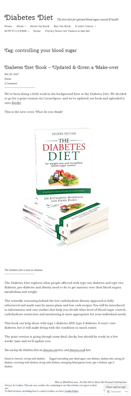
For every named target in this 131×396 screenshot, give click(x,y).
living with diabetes (49, 362)
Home (8, 26)
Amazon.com (50, 350)
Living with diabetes (34, 358)
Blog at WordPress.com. (66, 382)
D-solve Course (84, 26)
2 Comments (10, 83)
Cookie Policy (72, 391)
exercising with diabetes (26, 362)
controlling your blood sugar (71, 358)
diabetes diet (107, 358)
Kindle (16, 102)
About (19, 26)
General (18, 358)
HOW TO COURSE (15, 31)
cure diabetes (93, 358)
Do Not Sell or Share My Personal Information (103, 382)
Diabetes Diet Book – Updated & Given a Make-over (61, 67)
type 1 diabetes (99, 362)
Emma (7, 78)
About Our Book (39, 26)
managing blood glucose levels (76, 362)
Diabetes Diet (28, 17)
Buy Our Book (62, 26)
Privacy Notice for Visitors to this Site (67, 31)
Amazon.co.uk (77, 350)
